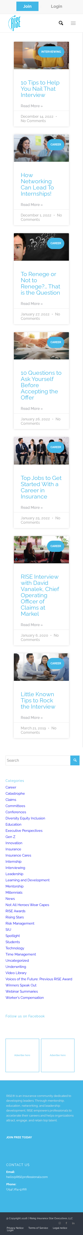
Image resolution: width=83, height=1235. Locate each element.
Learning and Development (28, 880)
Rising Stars (15, 917)
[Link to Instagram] (59, 1223)
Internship (13, 862)
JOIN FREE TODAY (19, 1137)
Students (13, 942)
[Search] (61, 23)
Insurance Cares (18, 855)
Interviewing (15, 868)
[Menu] (73, 23)
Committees (15, 806)
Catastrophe (15, 793)
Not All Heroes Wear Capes (27, 905)
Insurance (13, 849)
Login (56, 6)
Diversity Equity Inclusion (25, 818)
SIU (8, 930)
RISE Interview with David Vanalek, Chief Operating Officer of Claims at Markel (40, 595)
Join (27, 6)
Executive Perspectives (24, 831)
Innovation (14, 843)
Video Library (16, 973)
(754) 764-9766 (16, 1189)
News (10, 899)
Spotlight (13, 936)
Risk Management (20, 923)
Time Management (21, 954)
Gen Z (10, 837)
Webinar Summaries (22, 991)
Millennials (14, 892)
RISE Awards (15, 911)
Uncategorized (17, 960)
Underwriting (16, 967)
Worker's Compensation (25, 998)
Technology (15, 948)
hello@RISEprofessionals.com (27, 1177)
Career (11, 787)
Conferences (16, 812)
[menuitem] (27, 6)
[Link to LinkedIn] (73, 1223)
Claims (11, 800)
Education (13, 824)
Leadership (14, 874)
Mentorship (15, 886)
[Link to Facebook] (66, 1223)
